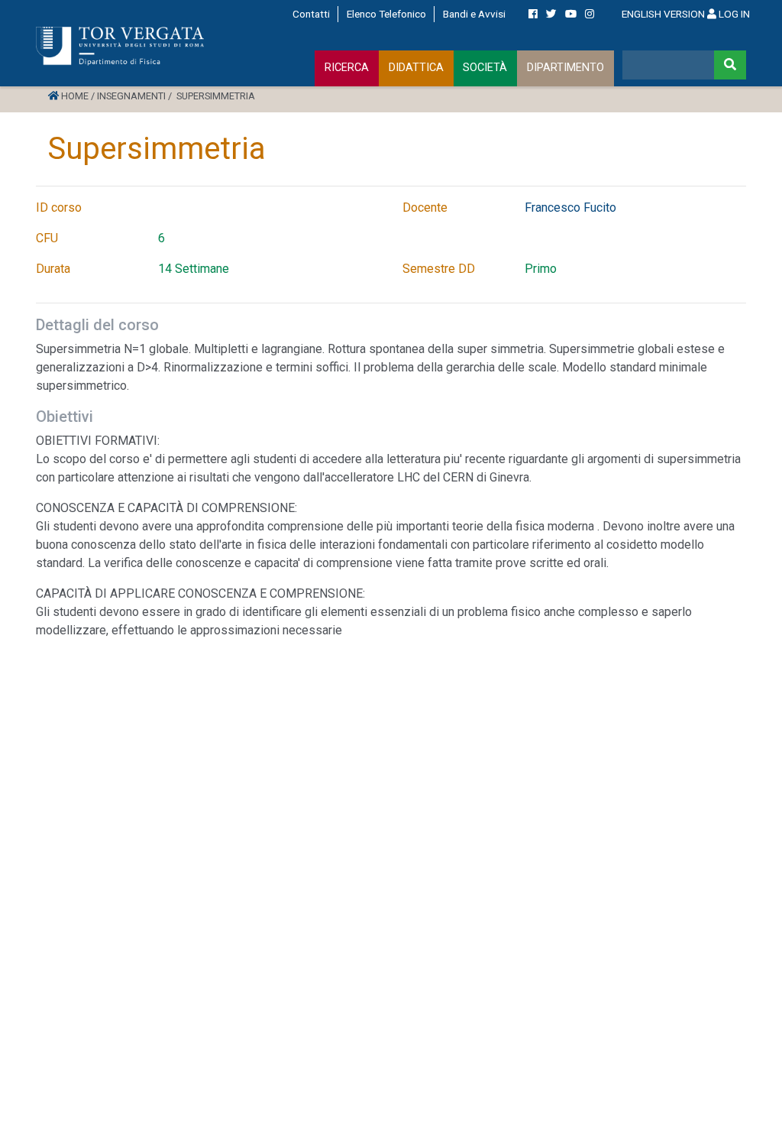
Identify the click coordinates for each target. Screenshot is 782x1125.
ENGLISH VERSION (663, 14)
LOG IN (733, 14)
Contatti (311, 14)
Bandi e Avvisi (474, 14)
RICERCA (347, 67)
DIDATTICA (416, 67)
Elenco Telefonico (386, 14)
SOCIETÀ (485, 67)
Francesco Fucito (570, 207)
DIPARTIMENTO (565, 67)
